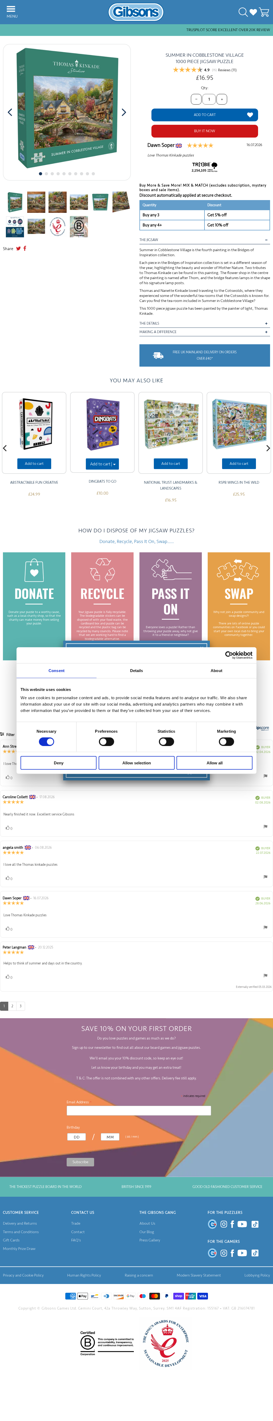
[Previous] (5, 448)
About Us (147, 1223)
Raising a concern (139, 1275)
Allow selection (136, 763)
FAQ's (76, 1240)
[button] (40, 173)
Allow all (215, 763)
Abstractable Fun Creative (34, 482)
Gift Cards (11, 1240)
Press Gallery (149, 1240)
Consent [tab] (57, 670)
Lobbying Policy (257, 1275)
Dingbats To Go (102, 481)
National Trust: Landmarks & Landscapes (170, 485)
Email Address (79, 1102)
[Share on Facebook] (24, 249)
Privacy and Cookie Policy (23, 1275)
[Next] (267, 448)
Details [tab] (136, 670)
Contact (78, 1231)
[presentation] (9, 112)
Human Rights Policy (84, 1275)
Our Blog (146, 1231)
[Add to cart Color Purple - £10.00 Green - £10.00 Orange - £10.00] (102, 432)
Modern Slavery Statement (199, 1275)
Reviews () (227, 70)
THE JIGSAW (148, 240)
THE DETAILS (149, 323)
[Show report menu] (265, 777)
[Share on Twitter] (18, 249)
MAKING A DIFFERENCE (157, 332)
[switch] (106, 741)
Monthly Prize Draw (19, 1248)
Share (8, 248)
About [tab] (216, 670)
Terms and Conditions (21, 1231)
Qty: (204, 87)
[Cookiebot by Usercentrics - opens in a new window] (229, 655)
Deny (58, 763)
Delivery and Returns (20, 1223)
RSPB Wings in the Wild (239, 482)
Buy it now (204, 131)
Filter (10, 734)
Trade (75, 1223)
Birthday (73, 1127)
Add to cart (34, 463)
